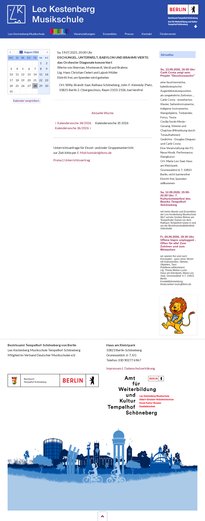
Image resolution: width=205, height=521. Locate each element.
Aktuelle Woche (102, 113)
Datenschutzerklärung (139, 368)
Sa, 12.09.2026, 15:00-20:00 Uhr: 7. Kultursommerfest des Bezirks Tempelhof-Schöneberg (175, 198)
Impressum (114, 368)
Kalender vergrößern (26, 100)
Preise (57, 160)
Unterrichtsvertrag (77, 160)
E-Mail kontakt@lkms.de (94, 152)
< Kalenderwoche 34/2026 (73, 123)
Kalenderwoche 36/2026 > (73, 128)
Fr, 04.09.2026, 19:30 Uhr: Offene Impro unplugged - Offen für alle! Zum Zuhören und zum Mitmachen (178, 243)
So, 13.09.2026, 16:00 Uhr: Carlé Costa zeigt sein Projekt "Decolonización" (178, 72)
